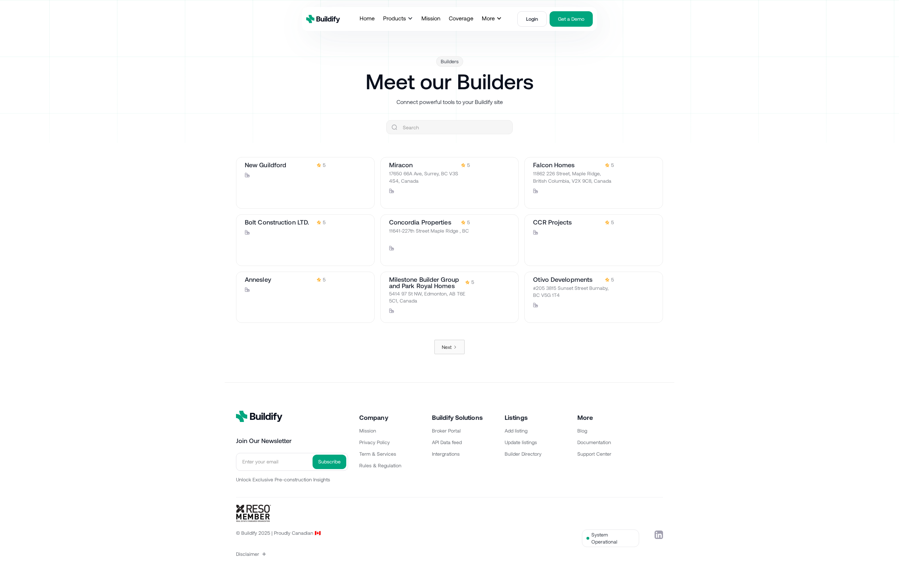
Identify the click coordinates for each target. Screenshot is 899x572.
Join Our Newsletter (263, 440)
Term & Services (377, 454)
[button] (398, 18)
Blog (582, 431)
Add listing (516, 431)
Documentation (594, 442)
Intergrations (446, 454)
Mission (367, 431)
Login (532, 19)
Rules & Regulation (380, 465)
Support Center (594, 454)
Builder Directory (523, 454)
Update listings (521, 442)
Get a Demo (571, 19)
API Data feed (447, 442)
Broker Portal (446, 431)
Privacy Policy (374, 442)
